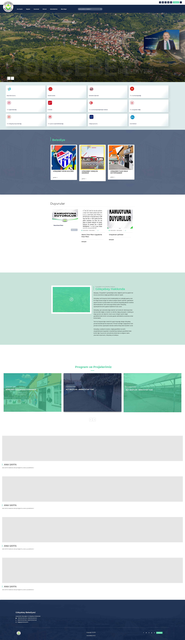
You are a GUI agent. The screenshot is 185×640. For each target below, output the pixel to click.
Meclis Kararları (51, 95)
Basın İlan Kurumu (11, 95)
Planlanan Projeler (10, 390)
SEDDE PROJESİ (132, 393)
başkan (28, 9)
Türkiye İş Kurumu (93, 123)
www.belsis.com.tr (91, 635)
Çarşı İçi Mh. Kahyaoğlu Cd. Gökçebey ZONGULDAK (28, 616)
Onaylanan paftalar (116, 234)
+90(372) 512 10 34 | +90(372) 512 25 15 (27, 618)
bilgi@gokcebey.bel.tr (23, 622)
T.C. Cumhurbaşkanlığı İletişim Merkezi (98, 109)
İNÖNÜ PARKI (11, 393)
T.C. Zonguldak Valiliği (135, 109)
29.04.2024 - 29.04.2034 (88, 230)
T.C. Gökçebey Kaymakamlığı (14, 123)
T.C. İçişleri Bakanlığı (11, 109)
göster (54, 177)
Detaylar (84, 241)
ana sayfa (19, 9)
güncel (44, 9)
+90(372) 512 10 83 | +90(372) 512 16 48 (26, 620)
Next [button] (12, 78)
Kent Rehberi (133, 123)
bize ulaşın (64, 9)
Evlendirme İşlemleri (94, 95)
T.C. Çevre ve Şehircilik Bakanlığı (55, 123)
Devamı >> (74, 229)
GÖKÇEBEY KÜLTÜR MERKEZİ (78, 393)
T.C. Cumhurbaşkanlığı (135, 95)
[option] (92, 47)
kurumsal (36, 9)
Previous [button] (8, 78)
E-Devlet (50, 109)
